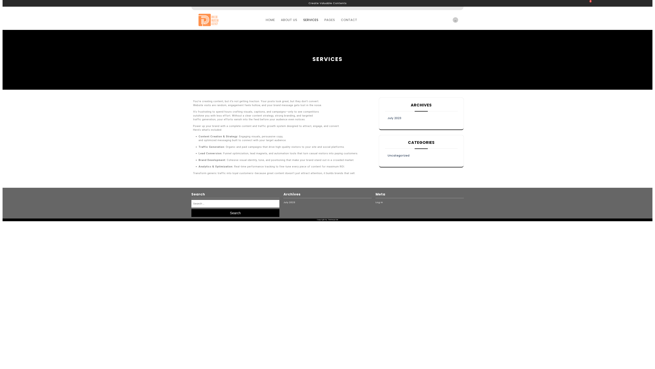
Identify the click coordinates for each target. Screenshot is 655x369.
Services (310, 20)
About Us (289, 20)
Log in (379, 202)
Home (270, 20)
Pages (329, 20)
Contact (349, 20)
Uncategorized (399, 156)
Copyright (321, 220)
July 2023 (394, 118)
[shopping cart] (454, 20)
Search (235, 213)
